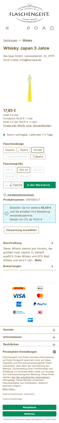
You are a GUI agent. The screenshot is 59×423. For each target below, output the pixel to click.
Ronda (38, 150)
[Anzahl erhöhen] (9, 185)
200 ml (23, 169)
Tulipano (37, 156)
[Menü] (7, 28)
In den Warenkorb (38, 185)
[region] (29, 86)
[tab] (28, 251)
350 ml (39, 170)
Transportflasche (17, 157)
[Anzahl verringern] (5, 185)
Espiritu (10, 150)
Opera (24, 150)
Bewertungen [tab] (12, 266)
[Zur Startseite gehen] (29, 13)
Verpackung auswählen (21, 230)
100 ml (10, 170)
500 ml (10, 177)
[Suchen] (28, 28)
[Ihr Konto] (44, 28)
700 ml (25, 177)
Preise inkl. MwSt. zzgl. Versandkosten (27, 125)
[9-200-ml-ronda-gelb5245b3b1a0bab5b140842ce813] (29, 86)
